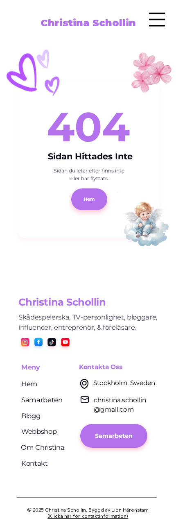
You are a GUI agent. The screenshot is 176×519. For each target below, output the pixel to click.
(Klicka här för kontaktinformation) (87, 516)
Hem (29, 384)
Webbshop (38, 431)
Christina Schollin (88, 23)
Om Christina (42, 447)
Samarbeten (42, 400)
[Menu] (157, 19)
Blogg (30, 416)
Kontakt (34, 463)
